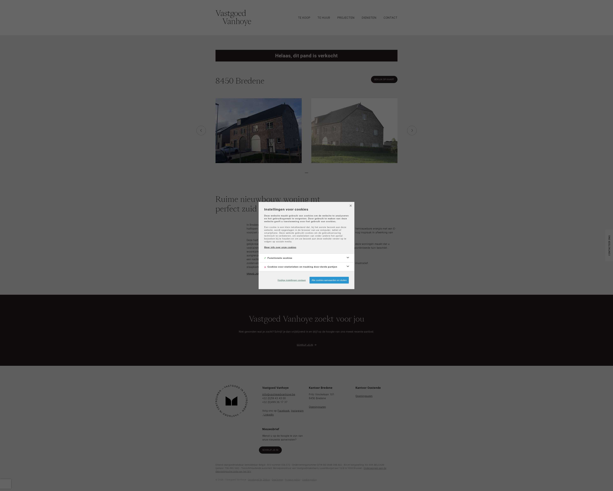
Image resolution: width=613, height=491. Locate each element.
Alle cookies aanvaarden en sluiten (329, 280)
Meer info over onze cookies (280, 247)
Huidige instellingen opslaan (292, 280)
